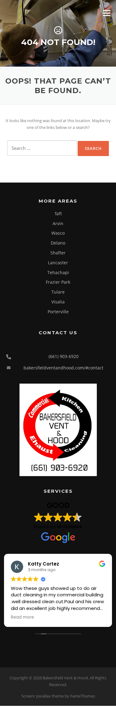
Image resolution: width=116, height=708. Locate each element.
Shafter (58, 253)
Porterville (58, 312)
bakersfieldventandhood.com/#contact (63, 368)
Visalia (58, 302)
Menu (106, 13)
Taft (58, 213)
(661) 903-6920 (64, 356)
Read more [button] (22, 617)
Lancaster (58, 263)
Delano (58, 243)
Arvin (58, 223)
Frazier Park (58, 282)
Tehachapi (58, 272)
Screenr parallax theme (42, 696)
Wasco (58, 233)
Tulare (58, 292)
